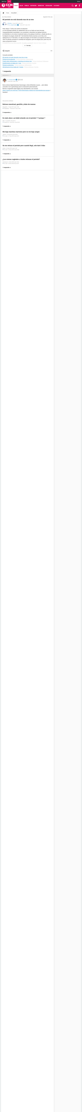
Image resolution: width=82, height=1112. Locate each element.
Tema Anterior (7, 17)
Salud (9, 1)
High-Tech (4, 1)
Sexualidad (48, 5)
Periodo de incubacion (9, 59)
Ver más (28, 45)
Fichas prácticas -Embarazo (40, 61)
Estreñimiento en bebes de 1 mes (12, 63)
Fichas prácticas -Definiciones (24, 59)
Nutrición (33, 5)
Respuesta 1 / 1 (7, 75)
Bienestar (41, 5)
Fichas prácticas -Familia (29, 63)
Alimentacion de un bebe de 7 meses (13, 67)
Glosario (56, 5)
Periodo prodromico (8, 65)
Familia (27, 5)
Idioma (78, 1)
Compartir (7, 50)
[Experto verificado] (18, 25)
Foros (16, 5)
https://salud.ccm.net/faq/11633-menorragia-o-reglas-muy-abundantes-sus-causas (26, 90)
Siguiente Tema (47, 17)
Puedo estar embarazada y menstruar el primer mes (17, 61)
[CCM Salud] (7, 5)
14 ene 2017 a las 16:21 (25, 25)
